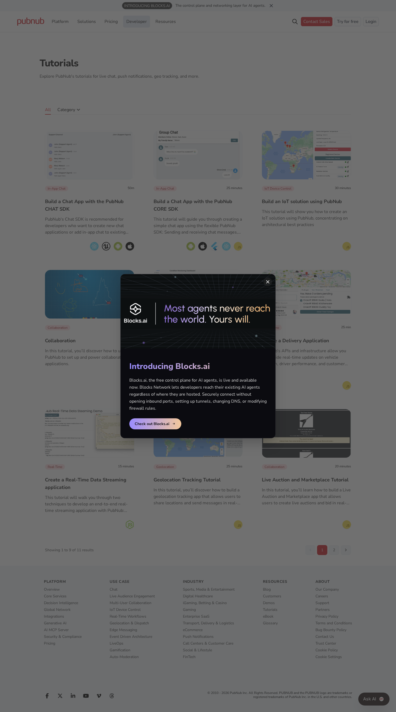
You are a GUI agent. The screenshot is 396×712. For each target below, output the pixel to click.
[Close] (267, 282)
